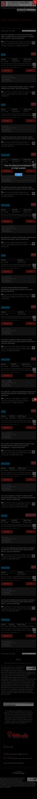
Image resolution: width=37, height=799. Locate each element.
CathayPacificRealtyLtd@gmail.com (15, 754)
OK (18, 174)
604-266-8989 (6, 79)
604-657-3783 (6, 384)
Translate (33, 11)
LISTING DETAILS (7, 70)
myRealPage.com (18, 773)
